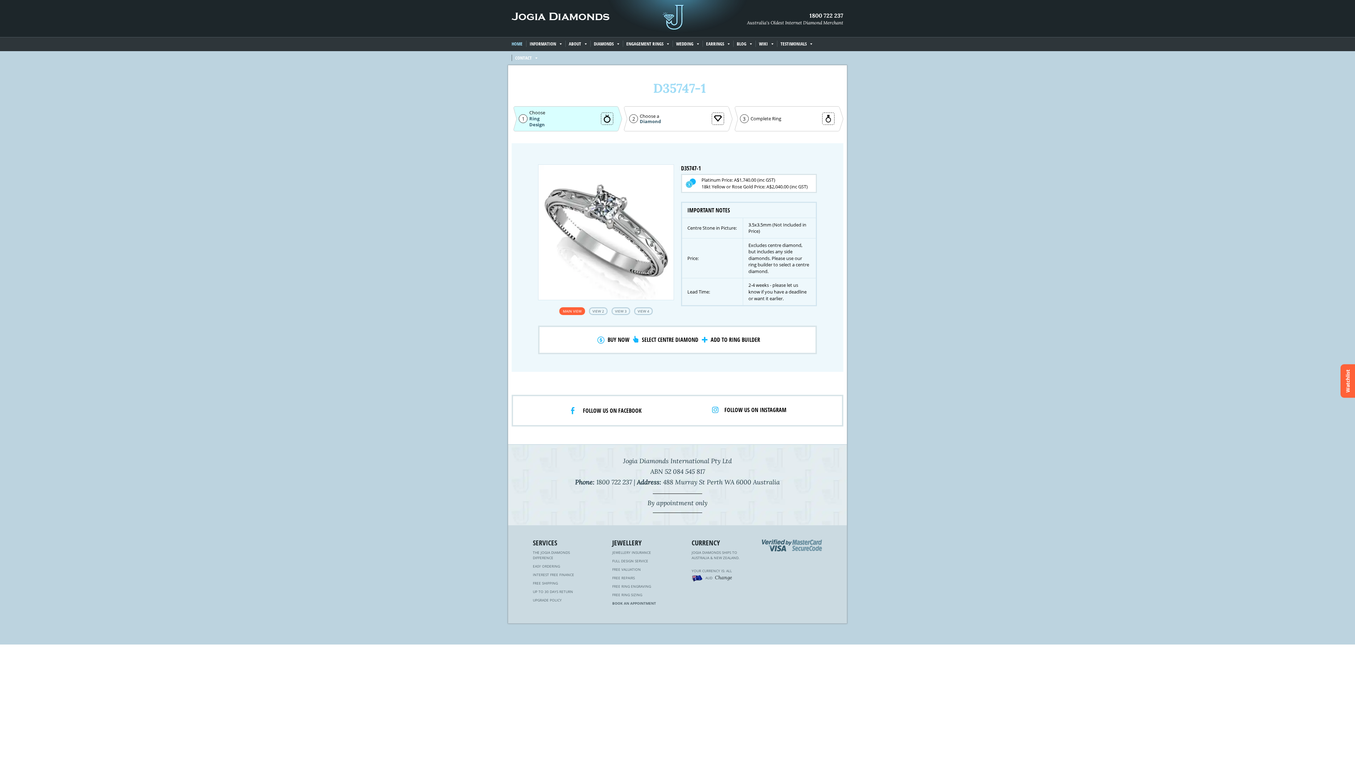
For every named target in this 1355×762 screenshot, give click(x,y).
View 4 (643, 311)
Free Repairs (623, 577)
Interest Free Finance (553, 574)
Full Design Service (630, 560)
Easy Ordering (546, 566)
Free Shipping (545, 583)
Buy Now (619, 340)
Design (537, 124)
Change (723, 577)
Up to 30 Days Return (553, 591)
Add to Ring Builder (735, 340)
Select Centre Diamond (670, 340)
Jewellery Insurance (631, 552)
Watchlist (1347, 381)
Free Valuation (626, 569)
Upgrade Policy (547, 600)
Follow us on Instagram (755, 410)
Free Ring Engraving (631, 586)
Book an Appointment (634, 603)
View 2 (598, 311)
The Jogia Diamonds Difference (551, 555)
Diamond (650, 121)
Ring (534, 118)
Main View (572, 311)
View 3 (621, 311)
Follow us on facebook (612, 411)
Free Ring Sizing (627, 594)
